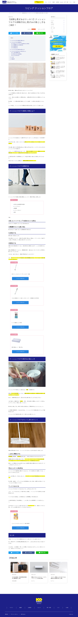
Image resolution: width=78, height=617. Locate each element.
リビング (52, 26)
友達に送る (40, 33)
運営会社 (6, 614)
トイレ (58, 607)
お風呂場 (52, 24)
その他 (52, 31)
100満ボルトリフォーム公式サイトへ (39, 2)
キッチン (52, 20)
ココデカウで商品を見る (20, 278)
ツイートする (15, 33)
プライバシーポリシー (14, 614)
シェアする (27, 33)
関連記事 (12, 58)
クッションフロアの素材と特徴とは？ (18, 40)
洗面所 (52, 22)
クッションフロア (42, 29)
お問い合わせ (23, 614)
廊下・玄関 (49, 607)
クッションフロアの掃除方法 (16, 42)
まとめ (12, 57)
